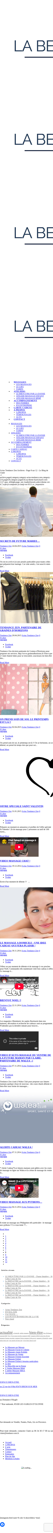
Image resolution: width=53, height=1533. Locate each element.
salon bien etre (4, 1340)
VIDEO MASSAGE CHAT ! (15, 861)
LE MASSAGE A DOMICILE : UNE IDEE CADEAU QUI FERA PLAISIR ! (23, 944)
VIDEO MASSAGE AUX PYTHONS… (21, 1202)
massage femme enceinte (7, 1338)
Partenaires (9, 1454)
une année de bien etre (16, 1340)
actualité (6, 1332)
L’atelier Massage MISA (15, 1371)
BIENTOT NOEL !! (10, 1000)
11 (6, 1259)
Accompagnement (12, 1373)
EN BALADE (11, 1312)
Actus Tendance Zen (30, 546)
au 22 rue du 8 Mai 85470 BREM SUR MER (18, 1386)
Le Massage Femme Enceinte (17, 1357)
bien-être (36, 1332)
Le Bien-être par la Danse (15, 1366)
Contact (8, 1452)
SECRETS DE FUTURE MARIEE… (20, 541)
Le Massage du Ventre (14, 1354)
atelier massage (24, 1333)
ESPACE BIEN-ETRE (10, 1382)
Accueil (8, 1442)
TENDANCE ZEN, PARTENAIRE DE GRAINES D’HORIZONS (20, 629)
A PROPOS (10, 1445)
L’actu (7, 1447)
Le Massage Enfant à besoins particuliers (21, 1361)
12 (6, 1262)
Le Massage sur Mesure (14, 1347)
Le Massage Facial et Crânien (17, 1350)
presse (50, 1338)
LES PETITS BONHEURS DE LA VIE (22, 1317)
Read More (4, 571)
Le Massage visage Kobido (16, 1352)
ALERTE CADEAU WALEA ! (16, 1147)
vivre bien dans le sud (29, 1340)
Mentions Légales (12, 1459)
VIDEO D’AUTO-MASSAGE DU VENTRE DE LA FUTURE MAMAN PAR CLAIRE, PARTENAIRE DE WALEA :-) (25, 1058)
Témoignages (10, 1449)
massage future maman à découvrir (25, 1338)
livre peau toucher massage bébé (20, 1336)
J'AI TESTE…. (11, 1314)
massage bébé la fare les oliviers (40, 1336)
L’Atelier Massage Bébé (15, 1368)
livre (9, 1336)
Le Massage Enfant (13, 1359)
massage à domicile (42, 1338)
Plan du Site (10, 1456)
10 (6, 1257)
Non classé (9, 1319)
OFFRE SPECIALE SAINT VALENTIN (21, 806)
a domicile (16, 1333)
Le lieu (8, 1364)
